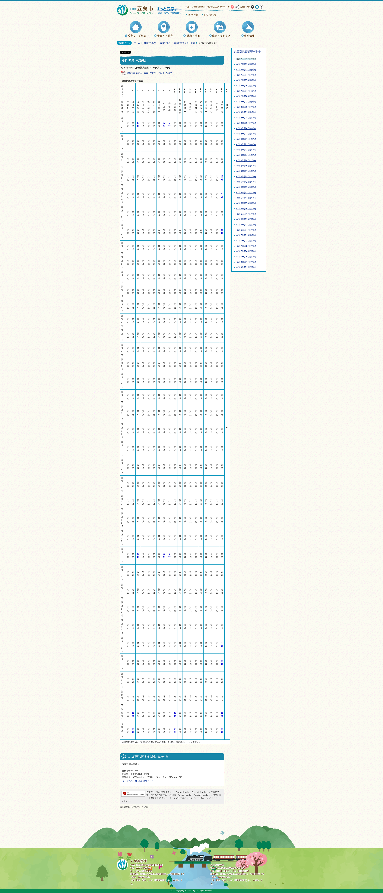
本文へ (188, 7)
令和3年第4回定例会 (246, 117)
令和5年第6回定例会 (246, 208)
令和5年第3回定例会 (246, 192)
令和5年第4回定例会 (246, 198)
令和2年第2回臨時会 (246, 64)
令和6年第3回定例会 (246, 224)
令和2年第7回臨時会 (246, 91)
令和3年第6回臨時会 (246, 128)
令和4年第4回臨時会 (246, 155)
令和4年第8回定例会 (246, 176)
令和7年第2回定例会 (246, 240)
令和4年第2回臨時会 (246, 144)
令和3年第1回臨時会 (246, 101)
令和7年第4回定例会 (246, 251)
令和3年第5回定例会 (246, 123)
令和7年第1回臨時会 (246, 235)
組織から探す (194, 14)
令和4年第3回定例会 (246, 149)
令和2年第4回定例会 (246, 75)
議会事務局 (165, 43)
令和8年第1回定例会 (246, 262)
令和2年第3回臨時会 (246, 69)
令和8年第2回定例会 (246, 267)
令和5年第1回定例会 (246, 181)
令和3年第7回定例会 (246, 133)
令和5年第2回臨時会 (246, 187)
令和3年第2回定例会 (246, 107)
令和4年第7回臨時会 (246, 171)
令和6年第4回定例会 (246, 230)
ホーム (137, 43)
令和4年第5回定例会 (246, 160)
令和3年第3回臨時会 (246, 112)
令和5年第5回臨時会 (246, 203)
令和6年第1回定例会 (246, 214)
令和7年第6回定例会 (246, 256)
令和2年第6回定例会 (246, 85)
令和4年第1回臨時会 (246, 139)
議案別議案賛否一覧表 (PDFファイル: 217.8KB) (149, 73)
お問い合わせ (210, 14)
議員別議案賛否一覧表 (184, 43)
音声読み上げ (213, 7)
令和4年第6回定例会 (246, 165)
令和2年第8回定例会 (246, 96)
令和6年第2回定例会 (246, 219)
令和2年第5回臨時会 (246, 80)
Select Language (199, 7)
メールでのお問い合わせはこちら (137, 781)
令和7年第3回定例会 (246, 246)
